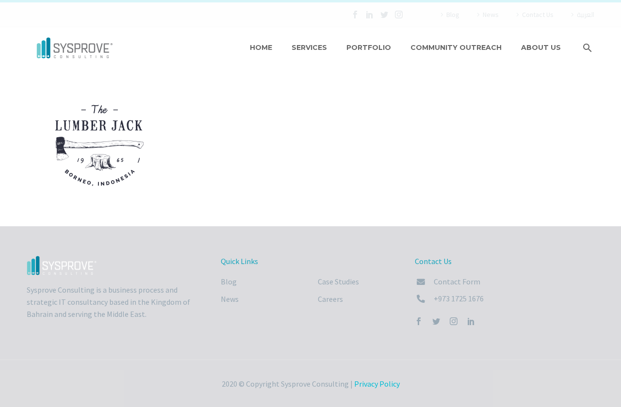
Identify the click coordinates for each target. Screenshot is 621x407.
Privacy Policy (377, 384)
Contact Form (457, 281)
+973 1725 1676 (459, 298)
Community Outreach (456, 47)
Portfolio (368, 47)
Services (309, 47)
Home (261, 47)
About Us (541, 47)
